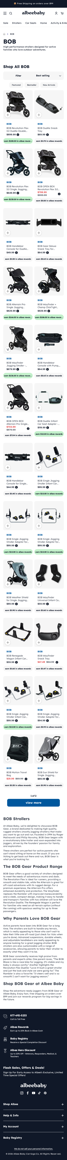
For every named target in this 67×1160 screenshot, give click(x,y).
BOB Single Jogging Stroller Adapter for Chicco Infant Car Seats (48, 540)
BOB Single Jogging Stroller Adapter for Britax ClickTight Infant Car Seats (48, 715)
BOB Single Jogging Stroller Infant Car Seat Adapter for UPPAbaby (17, 715)
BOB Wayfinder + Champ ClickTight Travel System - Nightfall (47, 306)
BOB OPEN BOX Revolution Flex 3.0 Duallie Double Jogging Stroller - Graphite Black (48, 188)
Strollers (16, 23)
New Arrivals (49, 85)
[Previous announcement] (4, 3)
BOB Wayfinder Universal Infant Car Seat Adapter (48, 599)
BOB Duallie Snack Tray (48, 129)
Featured (16, 85)
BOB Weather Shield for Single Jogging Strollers (17, 599)
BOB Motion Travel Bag (17, 774)
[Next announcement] (62, 3)
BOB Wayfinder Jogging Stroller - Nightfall (16, 364)
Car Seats (30, 23)
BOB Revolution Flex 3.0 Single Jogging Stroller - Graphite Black (17, 188)
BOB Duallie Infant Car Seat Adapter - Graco (48, 422)
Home (43, 23)
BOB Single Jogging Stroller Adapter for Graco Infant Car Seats (17, 540)
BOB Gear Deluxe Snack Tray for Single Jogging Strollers (47, 247)
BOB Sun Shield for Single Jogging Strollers (48, 774)
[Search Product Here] (10, 13)
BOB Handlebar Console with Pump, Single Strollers (48, 364)
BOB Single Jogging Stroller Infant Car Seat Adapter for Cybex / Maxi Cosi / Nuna (49, 482)
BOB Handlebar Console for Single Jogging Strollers (16, 482)
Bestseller (31, 85)
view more (33, 803)
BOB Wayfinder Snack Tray (46, 657)
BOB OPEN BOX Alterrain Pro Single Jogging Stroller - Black (17, 422)
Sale (5, 23)
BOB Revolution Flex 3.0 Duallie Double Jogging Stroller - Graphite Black (17, 129)
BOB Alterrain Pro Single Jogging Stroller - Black (16, 306)
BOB (12, 34)
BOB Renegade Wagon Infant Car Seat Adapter (16, 657)
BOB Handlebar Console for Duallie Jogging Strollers (17, 247)
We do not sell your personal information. (33, 1148)
